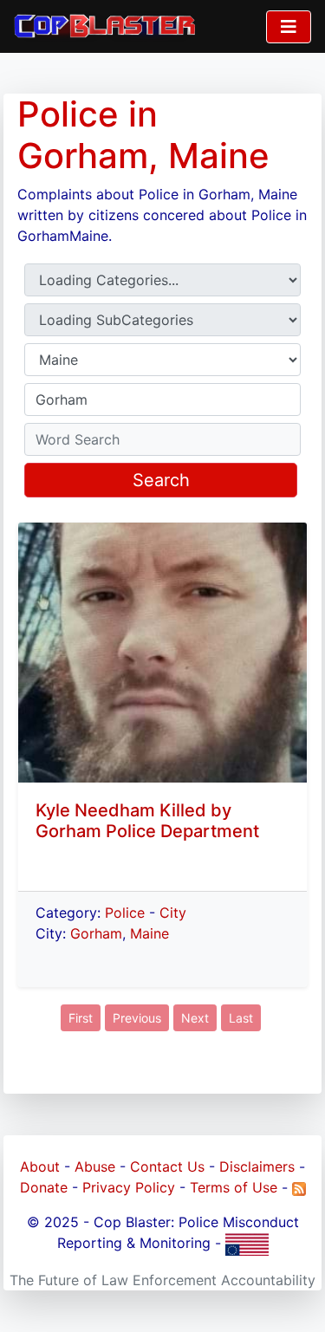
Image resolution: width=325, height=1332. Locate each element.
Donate (44, 1187)
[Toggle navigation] (288, 26)
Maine (149, 933)
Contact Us (167, 1166)
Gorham (96, 933)
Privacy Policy (128, 1187)
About (40, 1166)
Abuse (95, 1166)
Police (125, 912)
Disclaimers (257, 1166)
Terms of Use (233, 1187)
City (172, 912)
